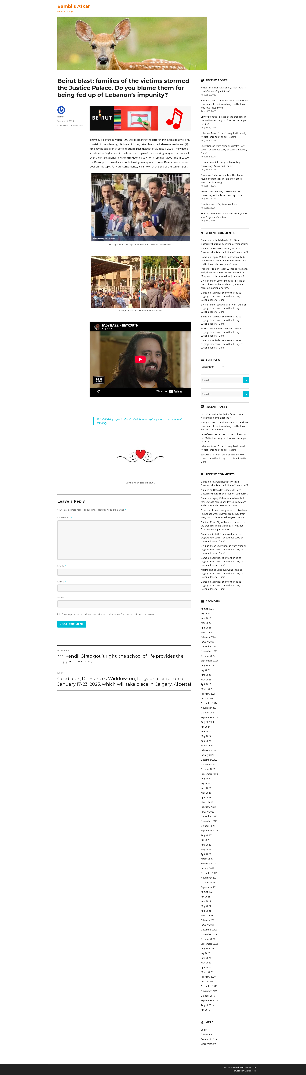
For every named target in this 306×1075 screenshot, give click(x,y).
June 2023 (206, 788)
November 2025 (209, 651)
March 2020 (207, 971)
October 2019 (208, 995)
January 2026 (207, 641)
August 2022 (207, 835)
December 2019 (209, 986)
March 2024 (207, 745)
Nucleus (228, 1067)
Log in (204, 1029)
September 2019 (209, 1000)
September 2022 (209, 830)
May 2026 (206, 622)
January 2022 (207, 868)
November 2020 (209, 934)
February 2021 (208, 920)
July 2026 (205, 613)
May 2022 (206, 849)
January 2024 (207, 754)
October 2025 (208, 655)
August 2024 (207, 721)
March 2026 (207, 632)
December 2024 (209, 703)
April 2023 (206, 797)
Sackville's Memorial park (70, 125)
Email (61, 581)
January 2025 (207, 698)
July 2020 (205, 953)
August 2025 (207, 665)
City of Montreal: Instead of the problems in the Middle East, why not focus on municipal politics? (223, 120)
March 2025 (207, 688)
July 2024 (205, 726)
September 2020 (209, 943)
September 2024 (209, 717)
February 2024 (208, 750)
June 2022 (206, 844)
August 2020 (207, 948)
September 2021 (209, 887)
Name (61, 565)
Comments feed (209, 1039)
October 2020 (208, 939)
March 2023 (207, 802)
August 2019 (207, 1005)
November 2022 (209, 821)
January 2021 (207, 924)
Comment (64, 517)
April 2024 (206, 740)
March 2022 (207, 858)
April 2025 (206, 684)
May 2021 (206, 906)
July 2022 (205, 839)
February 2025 (208, 693)
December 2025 (209, 646)
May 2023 (206, 792)
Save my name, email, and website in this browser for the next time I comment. (108, 614)
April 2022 (206, 854)
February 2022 (208, 863)
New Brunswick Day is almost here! (219, 204)
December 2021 (209, 873)
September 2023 (209, 773)
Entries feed (207, 1034)
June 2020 (206, 957)
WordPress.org (208, 1043)
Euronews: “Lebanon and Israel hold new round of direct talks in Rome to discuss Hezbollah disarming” (222, 179)
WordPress (250, 1070)
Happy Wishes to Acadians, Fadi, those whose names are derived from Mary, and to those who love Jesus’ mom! (224, 104)
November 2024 (209, 707)
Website (62, 597)
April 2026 (206, 627)
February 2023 (208, 806)
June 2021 (206, 901)
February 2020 (208, 976)
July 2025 (205, 670)
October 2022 (208, 825)
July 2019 (205, 1009)
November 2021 (209, 877)
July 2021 (205, 896)
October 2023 (208, 769)
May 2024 (206, 736)
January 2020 (207, 981)
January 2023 (207, 811)
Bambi (60, 116)
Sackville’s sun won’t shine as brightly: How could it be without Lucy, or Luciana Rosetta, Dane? (224, 149)
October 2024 (208, 712)
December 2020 (209, 929)
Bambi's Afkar (73, 6)
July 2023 (205, 783)
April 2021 (206, 910)
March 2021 (207, 915)
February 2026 (208, 637)
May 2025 (206, 679)
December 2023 (209, 759)
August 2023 (207, 778)
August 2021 (207, 891)
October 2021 (208, 882)
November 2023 (209, 764)
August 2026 (207, 608)
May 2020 (206, 962)
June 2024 (206, 731)
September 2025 (209, 660)
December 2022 (209, 816)
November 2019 (209, 990)
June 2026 (206, 618)
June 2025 (206, 674)
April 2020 (206, 967)
